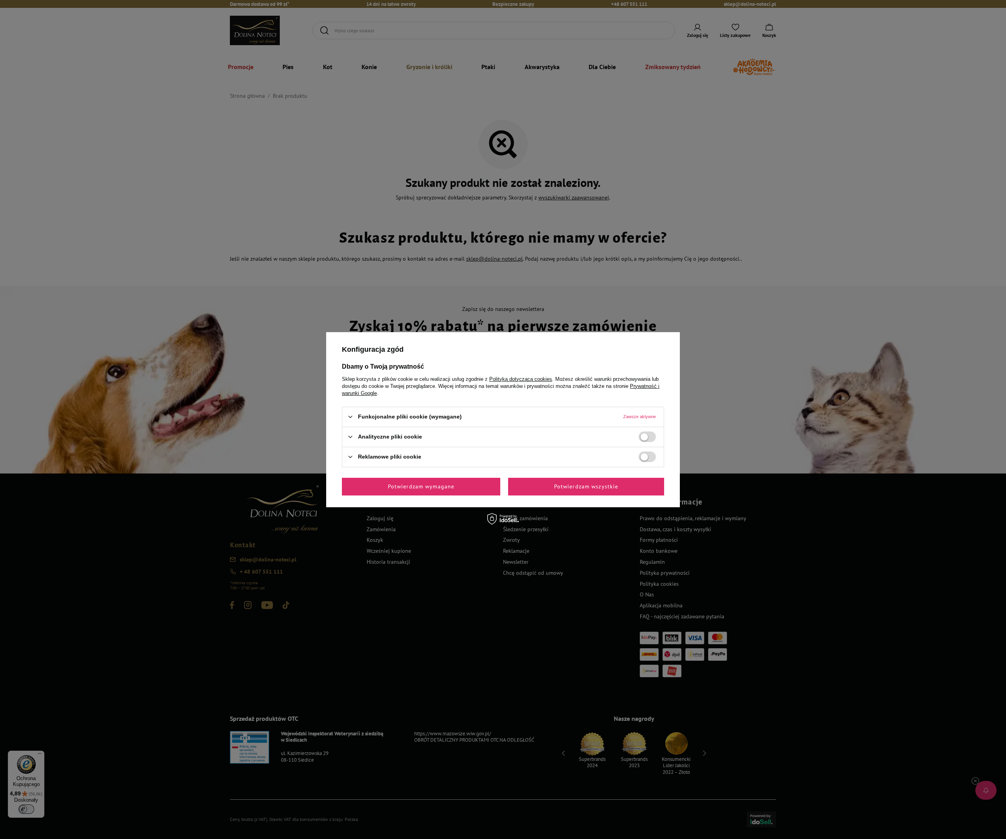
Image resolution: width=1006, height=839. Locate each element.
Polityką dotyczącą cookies (520, 379)
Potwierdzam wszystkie (586, 486)
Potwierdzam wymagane (421, 486)
